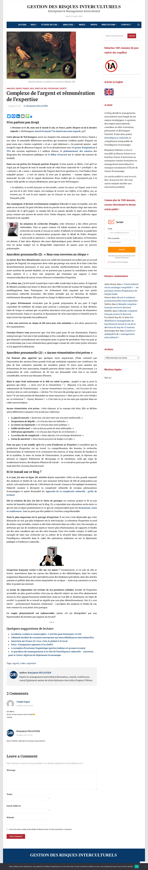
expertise (31, 663)
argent (15, 663)
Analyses (68, 25)
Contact (126, 25)
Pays (33, 25)
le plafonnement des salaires (76, 151)
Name (9, 794)
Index (82, 25)
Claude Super (23, 701)
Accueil (22, 25)
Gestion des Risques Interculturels (74, 6)
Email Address (14, 806)
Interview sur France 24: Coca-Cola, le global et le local (39, 641)
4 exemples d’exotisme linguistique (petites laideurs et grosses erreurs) (48, 648)
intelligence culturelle (117, 138)
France (26, 88)
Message (11, 770)
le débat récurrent (57, 154)
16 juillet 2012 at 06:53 (24, 706)
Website (10, 817)
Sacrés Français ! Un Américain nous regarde (58, 131)
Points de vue (41, 88)
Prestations (108, 25)
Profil (94, 25)
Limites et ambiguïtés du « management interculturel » (119, 334)
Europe (19, 88)
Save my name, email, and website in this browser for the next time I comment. (40, 829)
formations (84, 508)
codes (23, 663)
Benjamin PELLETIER (37, 106)
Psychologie (53, 88)
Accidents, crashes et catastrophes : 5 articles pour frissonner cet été (46, 634)
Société (63, 88)
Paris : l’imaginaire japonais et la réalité (32, 644)
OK (137, 866)
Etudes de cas (49, 25)
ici (110, 377)
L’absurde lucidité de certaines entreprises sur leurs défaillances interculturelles (52, 637)
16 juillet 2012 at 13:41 (24, 735)
